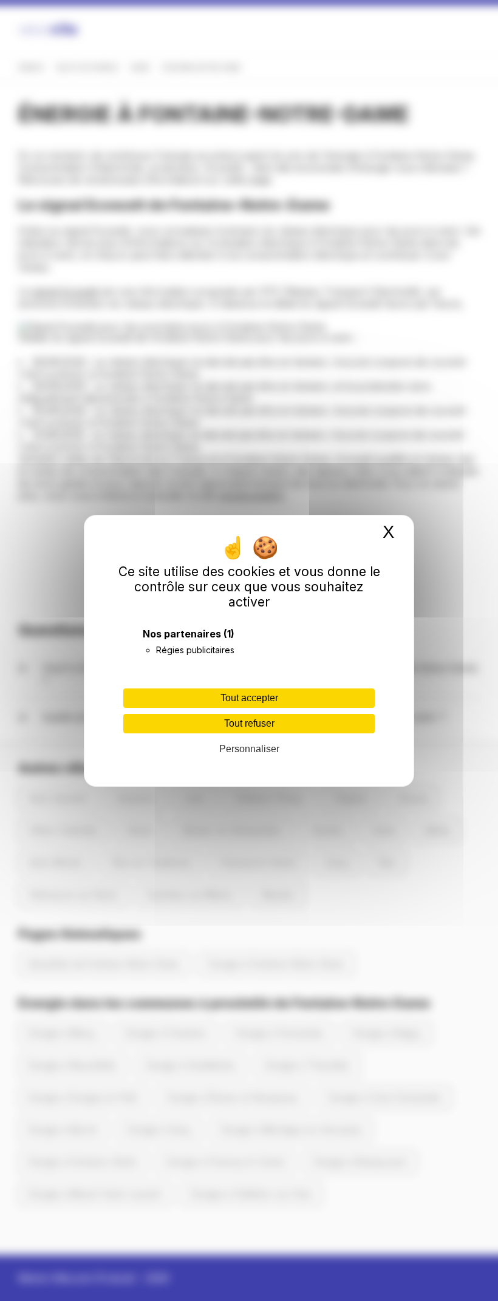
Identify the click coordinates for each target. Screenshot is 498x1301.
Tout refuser (249, 723)
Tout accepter (249, 698)
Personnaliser (249, 749)
